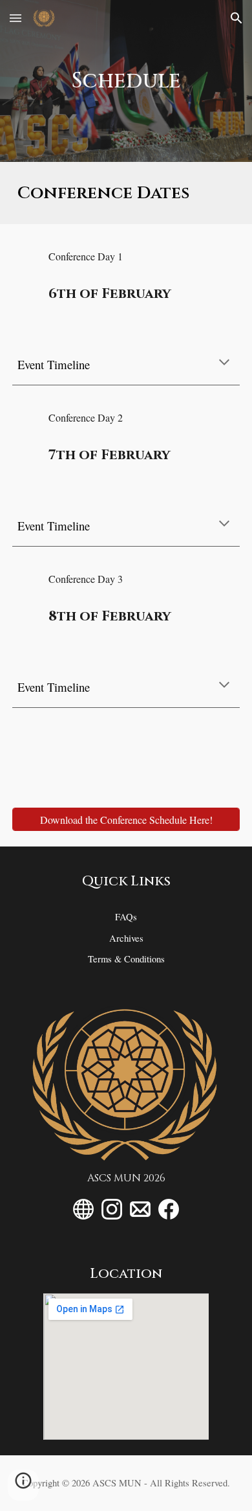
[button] (15, 18)
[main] (126, 81)
